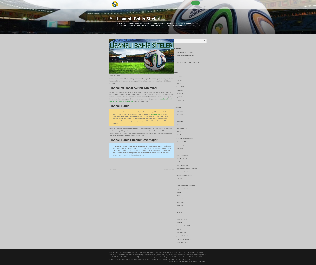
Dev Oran (179, 131)
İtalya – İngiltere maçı (182, 165)
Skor (168, 3)
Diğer (177, 3)
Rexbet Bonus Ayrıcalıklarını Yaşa (185, 55)
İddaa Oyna (180, 148)
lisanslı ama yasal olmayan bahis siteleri (139, 23)
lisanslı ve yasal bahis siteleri (184, 175)
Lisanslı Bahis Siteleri (159, 23)
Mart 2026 (179, 76)
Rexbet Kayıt (180, 212)
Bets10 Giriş (180, 121)
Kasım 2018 (180, 93)
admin (120, 23)
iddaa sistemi (180, 151)
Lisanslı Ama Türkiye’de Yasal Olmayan (121, 101)
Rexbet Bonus (180, 202)
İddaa (160, 3)
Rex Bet (179, 192)
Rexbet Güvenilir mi (182, 209)
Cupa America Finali (182, 128)
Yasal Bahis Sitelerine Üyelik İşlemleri (186, 59)
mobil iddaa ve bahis (182, 182)
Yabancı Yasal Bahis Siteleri (184, 225)
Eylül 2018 (179, 97)
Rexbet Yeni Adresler (182, 219)
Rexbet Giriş (180, 205)
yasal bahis (179, 229)
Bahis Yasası (180, 114)
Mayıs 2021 (180, 90)
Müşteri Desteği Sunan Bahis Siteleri (186, 185)
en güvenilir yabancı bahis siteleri (185, 138)
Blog (178, 124)
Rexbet (178, 195)
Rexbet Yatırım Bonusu (183, 215)
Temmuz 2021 (180, 86)
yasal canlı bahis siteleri (183, 236)
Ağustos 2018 (180, 100)
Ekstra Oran (180, 135)
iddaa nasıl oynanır (181, 145)
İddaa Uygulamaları (182, 158)
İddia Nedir (179, 161)
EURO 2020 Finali (181, 141)
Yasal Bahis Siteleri (147, 3)
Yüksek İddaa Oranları (182, 242)
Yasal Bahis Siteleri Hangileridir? (185, 52)
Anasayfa (135, 3)
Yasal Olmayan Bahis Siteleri (184, 239)
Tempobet (179, 222)
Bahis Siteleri (180, 111)
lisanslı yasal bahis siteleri (167, 25)
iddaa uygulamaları (156, 114)
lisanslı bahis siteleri (151, 25)
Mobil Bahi (179, 178)
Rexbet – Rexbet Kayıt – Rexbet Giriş (186, 65)
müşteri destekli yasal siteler (185, 25)
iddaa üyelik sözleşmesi (183, 155)
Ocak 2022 (179, 80)
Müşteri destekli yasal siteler (176, 23)
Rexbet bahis (180, 199)
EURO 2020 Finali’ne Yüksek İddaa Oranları (188, 62)
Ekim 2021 (179, 83)
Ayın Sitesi (195, 2)
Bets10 (178, 118)
